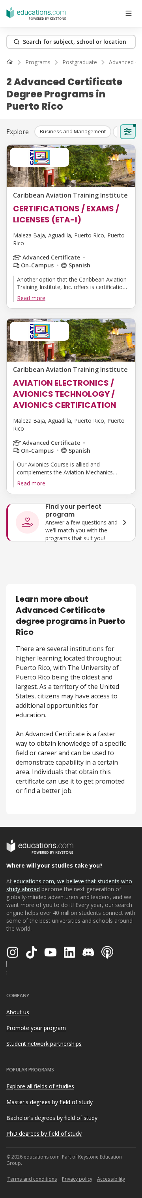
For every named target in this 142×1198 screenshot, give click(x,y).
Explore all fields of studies (40, 1086)
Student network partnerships (44, 1043)
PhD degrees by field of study (44, 1133)
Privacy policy (77, 1179)
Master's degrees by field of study (49, 1102)
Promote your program (36, 1028)
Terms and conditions (32, 1179)
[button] (72, 131)
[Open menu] (128, 13)
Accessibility (111, 1179)
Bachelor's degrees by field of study (51, 1117)
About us (17, 1012)
